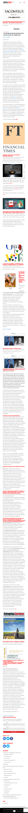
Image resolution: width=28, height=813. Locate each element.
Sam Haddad (7, 37)
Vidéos (22, 217)
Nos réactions (7, 788)
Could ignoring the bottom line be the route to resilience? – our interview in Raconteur (14, 22)
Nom (7, 722)
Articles (5, 780)
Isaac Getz (13, 97)
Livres (5, 786)
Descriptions (11, 23)
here (4, 194)
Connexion (5, 803)
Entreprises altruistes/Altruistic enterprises (13, 766)
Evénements (7, 756)
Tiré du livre (6, 762)
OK (14, 811)
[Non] (26, 809)
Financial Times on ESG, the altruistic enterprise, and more (11, 155)
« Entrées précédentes (8, 715)
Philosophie (5, 25)
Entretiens (21, 23)
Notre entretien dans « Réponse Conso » (12, 348)
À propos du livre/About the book (16, 157)
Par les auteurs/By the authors (14, 217)
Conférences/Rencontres (8, 215)
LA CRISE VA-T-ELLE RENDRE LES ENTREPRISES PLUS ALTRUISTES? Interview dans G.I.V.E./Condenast (13, 264)
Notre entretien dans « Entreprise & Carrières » (14, 641)
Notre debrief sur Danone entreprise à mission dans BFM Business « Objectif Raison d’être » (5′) (14, 212)
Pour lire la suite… (7, 329)
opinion (16, 188)
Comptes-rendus (8, 754)
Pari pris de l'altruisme (9, 773)
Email (7, 726)
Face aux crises (7, 771)
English (16, 23)
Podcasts (6, 790)
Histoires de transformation (10, 798)
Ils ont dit (6, 758)
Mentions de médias (18, 160)
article (10, 183)
